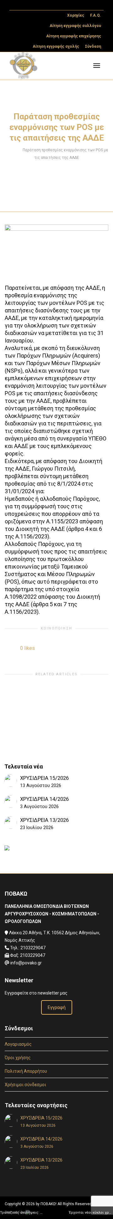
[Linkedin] (36, 5)
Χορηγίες (75, 15)
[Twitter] (15, 5)
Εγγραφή (57, 1007)
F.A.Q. (95, 15)
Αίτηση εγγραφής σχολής (56, 46)
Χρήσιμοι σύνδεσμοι (25, 1084)
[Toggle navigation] (97, 65)
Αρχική (11, 150)
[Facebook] (25, 5)
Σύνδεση (93, 46)
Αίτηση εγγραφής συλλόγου (75, 26)
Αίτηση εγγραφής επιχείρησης (73, 36)
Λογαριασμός (18, 1044)
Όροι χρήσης (18, 1057)
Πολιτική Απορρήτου (26, 1071)
